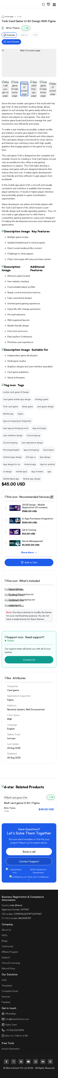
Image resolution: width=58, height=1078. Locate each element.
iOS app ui (30, 457)
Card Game (48, 450)
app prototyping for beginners (17, 421)
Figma (20, 413)
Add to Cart (31, 562)
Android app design (12, 457)
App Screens (37, 471)
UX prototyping (10, 442)
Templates (7, 985)
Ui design (7, 471)
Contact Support (29, 861)
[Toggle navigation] (54, 4)
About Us (6, 929)
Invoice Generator (11, 1048)
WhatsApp (10, 1013)
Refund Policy (8, 968)
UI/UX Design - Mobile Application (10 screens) (34, 506)
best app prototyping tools (15, 428)
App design (45, 457)
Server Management (32, 541)
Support (6, 957)
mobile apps (21, 471)
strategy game (41, 399)
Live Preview (13, 41)
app (49, 471)
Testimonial (7, 946)
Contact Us (29, 659)
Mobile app (8, 413)
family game (27, 406)
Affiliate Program (10, 951)
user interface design (13, 435)
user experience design (32, 442)
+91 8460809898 (14, 1030)
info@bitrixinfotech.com (17, 1019)
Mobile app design (31, 478)
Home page (9, 16)
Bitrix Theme (13, 27)
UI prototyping (33, 435)
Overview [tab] (11, 35)
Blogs (4, 940)
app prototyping (31, 450)
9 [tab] (34, 35)
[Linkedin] (21, 1061)
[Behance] (42, 1061)
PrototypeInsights (11, 450)
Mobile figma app (11, 478)
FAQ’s (4, 935)
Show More (27, 552)
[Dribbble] (50, 1061)
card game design (45, 406)
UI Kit (4, 980)
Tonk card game (10, 406)
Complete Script (10, 991)
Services (6, 996)
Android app (30, 464)
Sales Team (11, 1024)
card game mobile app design (17, 399)
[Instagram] (35, 1061)
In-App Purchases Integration (37, 518)
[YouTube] (28, 1061)
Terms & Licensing (11, 962)
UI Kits (19, 17)
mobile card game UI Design (16, 392)
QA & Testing (29, 529)
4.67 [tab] (23, 35)
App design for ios (11, 464)
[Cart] (48, 4)
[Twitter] (13, 1061)
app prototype (39, 428)
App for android (47, 464)
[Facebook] (6, 1061)
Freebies (6, 1002)
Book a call (29, 851)
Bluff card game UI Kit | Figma (22, 802)
